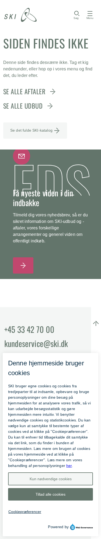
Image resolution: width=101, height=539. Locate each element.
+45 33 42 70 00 (29, 329)
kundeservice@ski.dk (36, 343)
